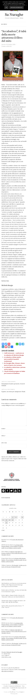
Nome (3, 428)
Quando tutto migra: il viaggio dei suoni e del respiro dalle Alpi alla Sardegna (13, 601)
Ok (6, 7)
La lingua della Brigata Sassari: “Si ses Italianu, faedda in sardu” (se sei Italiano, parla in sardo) (12, 546)
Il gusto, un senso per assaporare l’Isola (13, 391)
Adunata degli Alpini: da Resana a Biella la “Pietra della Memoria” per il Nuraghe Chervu (13, 553)
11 (9, 520)
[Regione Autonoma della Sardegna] (11, 476)
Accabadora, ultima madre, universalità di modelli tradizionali (12, 359)
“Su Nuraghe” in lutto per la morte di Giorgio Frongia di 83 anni (13, 566)
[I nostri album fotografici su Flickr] (3, 490)
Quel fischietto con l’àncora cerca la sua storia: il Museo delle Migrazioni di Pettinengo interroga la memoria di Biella (13, 585)
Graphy (21, 692)
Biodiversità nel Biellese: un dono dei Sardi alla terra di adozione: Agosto (13, 590)
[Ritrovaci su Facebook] (7, 490)
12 (12, 520)
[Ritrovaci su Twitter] (11, 490)
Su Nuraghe (14, 14)
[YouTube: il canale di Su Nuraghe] (15, 490)
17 (6, 522)
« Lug (2, 530)
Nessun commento (6, 46)
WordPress (12, 692)
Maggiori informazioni (16, 7)
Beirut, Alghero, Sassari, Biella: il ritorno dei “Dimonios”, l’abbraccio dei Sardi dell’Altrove (13, 596)
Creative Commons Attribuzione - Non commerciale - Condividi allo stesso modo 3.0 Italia (14, 687)
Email (3, 435)
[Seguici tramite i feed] (19, 490)
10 (6, 520)
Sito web (4, 443)
